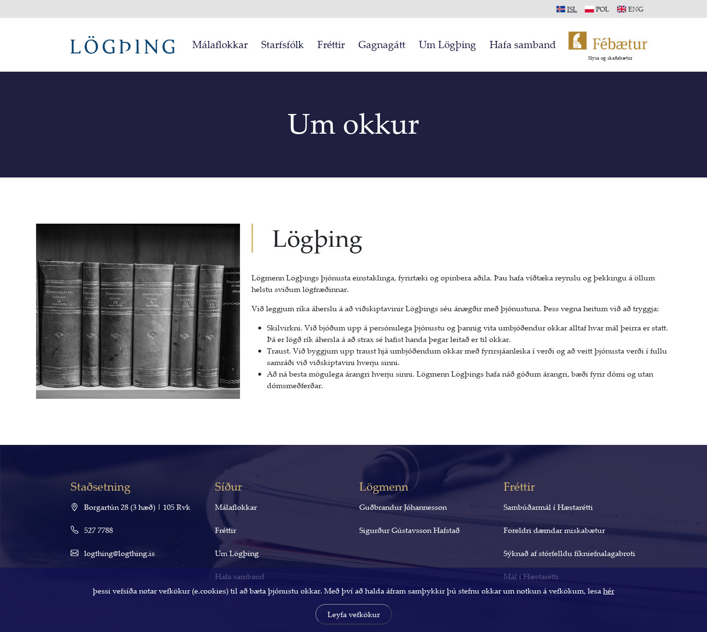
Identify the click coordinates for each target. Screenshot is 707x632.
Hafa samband (523, 44)
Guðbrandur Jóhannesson (403, 507)
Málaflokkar (220, 44)
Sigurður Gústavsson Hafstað (409, 530)
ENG (636, 8)
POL (602, 8)
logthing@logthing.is (118, 553)
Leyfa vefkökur (354, 614)
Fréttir (331, 44)
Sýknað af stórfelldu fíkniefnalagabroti (569, 553)
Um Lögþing (447, 44)
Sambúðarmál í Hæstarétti (548, 507)
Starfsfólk (282, 44)
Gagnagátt (381, 44)
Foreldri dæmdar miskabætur (554, 530)
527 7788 (97, 530)
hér (608, 590)
